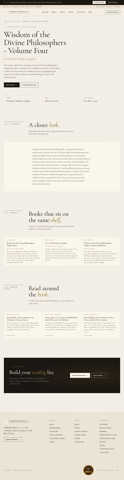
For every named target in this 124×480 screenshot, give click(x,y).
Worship (62, 12)
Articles (109, 6)
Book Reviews (15, 21)
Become (70, 12)
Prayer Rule (100, 6)
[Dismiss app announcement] (121, 2)
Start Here (45, 12)
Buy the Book (10, 85)
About (90, 12)
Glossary (117, 6)
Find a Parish (81, 12)
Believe (54, 12)
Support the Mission (112, 12)
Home (5, 21)
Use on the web (112, 2)
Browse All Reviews (29, 85)
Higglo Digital (108, 470)
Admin (118, 470)
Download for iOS (99, 2)
